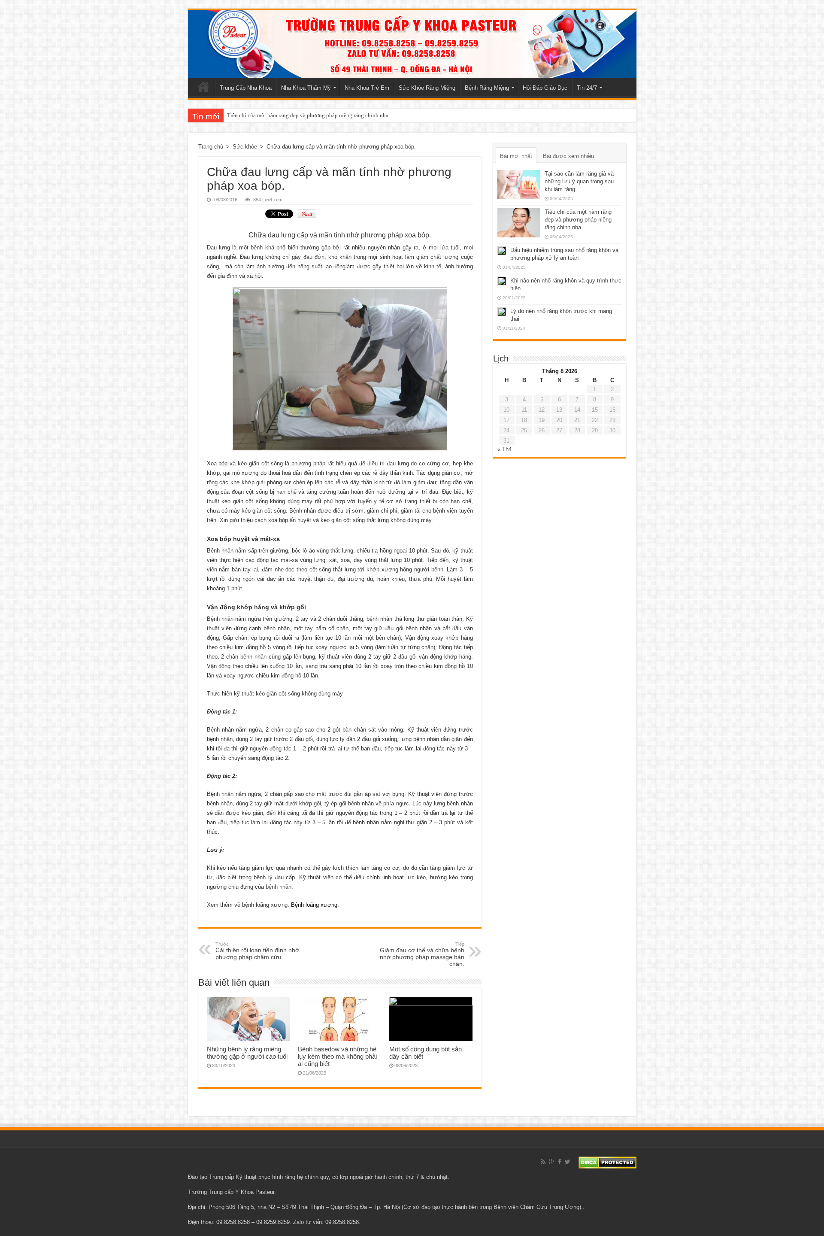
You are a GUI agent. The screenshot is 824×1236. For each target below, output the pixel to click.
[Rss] (543, 1162)
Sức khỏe (245, 146)
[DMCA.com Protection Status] (607, 1162)
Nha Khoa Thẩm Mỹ (306, 88)
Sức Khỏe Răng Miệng (427, 88)
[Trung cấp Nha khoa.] (412, 44)
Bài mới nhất (516, 156)
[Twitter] (567, 1162)
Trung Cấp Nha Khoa (246, 88)
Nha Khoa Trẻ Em (367, 88)
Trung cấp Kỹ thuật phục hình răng (252, 1177)
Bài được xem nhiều (568, 156)
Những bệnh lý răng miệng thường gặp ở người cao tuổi (247, 1052)
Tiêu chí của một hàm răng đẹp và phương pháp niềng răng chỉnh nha (307, 115)
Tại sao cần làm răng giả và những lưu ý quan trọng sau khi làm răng (579, 181)
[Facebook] (559, 1162)
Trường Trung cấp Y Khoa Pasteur (231, 1192)
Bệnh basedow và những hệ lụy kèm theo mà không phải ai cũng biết (337, 1056)
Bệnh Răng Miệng (487, 88)
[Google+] (551, 1162)
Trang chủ (203, 87)
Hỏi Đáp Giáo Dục (545, 88)
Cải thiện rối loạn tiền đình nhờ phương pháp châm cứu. (257, 950)
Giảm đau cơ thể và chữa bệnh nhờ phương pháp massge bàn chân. (422, 954)
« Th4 (504, 449)
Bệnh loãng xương (314, 905)
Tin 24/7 (587, 88)
